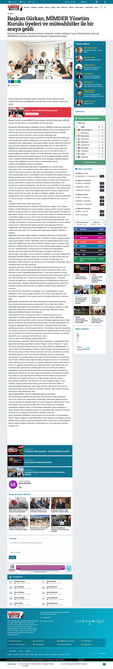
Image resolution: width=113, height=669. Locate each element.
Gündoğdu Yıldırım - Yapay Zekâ (92, 51)
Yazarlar (32, 2)
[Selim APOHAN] (13, 484)
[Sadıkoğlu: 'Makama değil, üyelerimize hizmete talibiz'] (61, 503)
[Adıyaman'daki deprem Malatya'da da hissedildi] (81, 310)
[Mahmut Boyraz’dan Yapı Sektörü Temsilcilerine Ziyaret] (19, 520)
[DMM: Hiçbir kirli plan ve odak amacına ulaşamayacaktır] (19, 503)
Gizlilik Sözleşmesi (71, 660)
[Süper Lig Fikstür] (103, 169)
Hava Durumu (39, 641)
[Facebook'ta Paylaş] (9, 81)
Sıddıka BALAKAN (89, 101)
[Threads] (96, 621)
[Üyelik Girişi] (104, 2)
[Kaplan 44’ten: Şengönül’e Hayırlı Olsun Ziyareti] (98, 310)
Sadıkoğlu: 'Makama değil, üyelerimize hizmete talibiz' (60, 511)
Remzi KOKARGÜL (89, 65)
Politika (41, 7)
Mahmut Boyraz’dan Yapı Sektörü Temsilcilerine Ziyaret (18, 528)
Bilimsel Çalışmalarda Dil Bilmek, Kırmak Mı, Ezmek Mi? (94, 95)
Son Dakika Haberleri (65, 644)
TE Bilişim (103, 653)
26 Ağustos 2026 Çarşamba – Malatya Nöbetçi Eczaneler (97, 279)
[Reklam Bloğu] (39, 568)
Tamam (81, 660)
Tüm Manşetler (39, 644)
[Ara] (101, 7)
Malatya (34, 7)
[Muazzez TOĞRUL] (78, 58)
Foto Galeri (14, 2)
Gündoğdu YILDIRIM (90, 48)
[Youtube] (93, 621)
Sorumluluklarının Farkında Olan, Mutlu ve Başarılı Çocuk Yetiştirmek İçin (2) (93, 85)
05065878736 (47, 618)
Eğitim (71, 7)
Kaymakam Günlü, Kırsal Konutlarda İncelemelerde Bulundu (81, 300)
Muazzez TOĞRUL (89, 57)
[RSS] (89, 624)
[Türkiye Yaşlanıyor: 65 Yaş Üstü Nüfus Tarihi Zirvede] (40, 503)
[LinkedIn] (89, 621)
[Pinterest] (83, 621)
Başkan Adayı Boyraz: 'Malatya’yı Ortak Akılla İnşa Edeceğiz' (60, 529)
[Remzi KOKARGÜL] (78, 67)
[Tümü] (103, 44)
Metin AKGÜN (88, 82)
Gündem (27, 7)
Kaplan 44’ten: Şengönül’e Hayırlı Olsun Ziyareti (97, 320)
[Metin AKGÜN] (78, 84)
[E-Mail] (20, 487)
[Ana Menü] (105, 7)
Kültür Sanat (79, 7)
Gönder (12, 557)
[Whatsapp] (102, 621)
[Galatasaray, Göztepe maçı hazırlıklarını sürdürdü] (98, 289)
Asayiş (47, 7)
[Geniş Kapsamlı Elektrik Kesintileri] (81, 268)
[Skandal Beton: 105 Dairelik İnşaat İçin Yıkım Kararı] (40, 520)
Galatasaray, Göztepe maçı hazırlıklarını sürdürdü (96, 300)
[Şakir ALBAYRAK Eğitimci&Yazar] (78, 93)
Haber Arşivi (87, 644)
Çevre (96, 7)
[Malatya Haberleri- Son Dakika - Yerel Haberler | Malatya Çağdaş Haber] (14, 7)
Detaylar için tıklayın (89, 162)
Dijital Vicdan (88, 103)
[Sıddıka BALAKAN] (78, 102)
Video (23, 2)
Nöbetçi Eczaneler (16, 641)
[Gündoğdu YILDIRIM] (78, 50)
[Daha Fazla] (19, 81)
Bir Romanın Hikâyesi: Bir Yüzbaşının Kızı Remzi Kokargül (92, 68)
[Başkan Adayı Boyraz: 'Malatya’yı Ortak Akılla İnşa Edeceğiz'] (61, 520)
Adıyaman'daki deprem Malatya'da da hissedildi (81, 320)
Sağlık (53, 7)
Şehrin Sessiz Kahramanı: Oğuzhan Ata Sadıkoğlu (92, 77)
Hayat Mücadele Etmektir (92, 60)
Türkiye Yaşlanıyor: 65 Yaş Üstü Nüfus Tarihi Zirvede (38, 511)
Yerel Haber (89, 7)
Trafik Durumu (88, 641)
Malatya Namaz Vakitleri (67, 641)
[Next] (99, 621)
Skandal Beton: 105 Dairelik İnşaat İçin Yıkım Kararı (39, 528)
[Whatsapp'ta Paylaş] (15, 81)
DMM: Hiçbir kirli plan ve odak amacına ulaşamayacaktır (18, 511)
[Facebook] (76, 621)
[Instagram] (86, 621)
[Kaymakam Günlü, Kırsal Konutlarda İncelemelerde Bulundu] (81, 289)
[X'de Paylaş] (12, 81)
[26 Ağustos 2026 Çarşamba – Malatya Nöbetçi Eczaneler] (98, 268)
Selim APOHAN (25, 483)
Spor (58, 7)
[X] (80, 621)
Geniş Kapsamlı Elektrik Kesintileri (81, 277)
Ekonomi (65, 7)
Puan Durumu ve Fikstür (18, 644)
